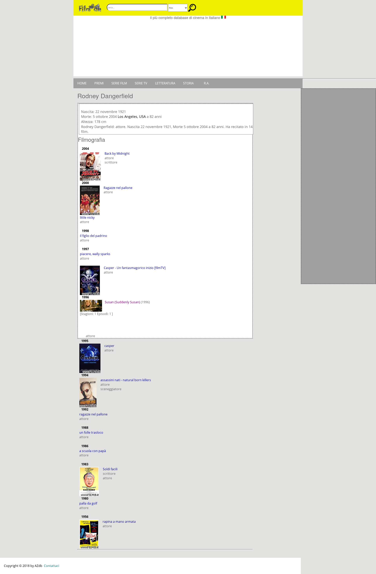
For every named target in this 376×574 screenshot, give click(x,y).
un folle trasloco (91, 432)
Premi (99, 83)
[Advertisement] (188, 49)
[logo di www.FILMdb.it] (90, 7)
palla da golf (88, 503)
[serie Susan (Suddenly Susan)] (92, 305)
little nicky (87, 217)
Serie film (119, 83)
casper (109, 346)
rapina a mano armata (119, 521)
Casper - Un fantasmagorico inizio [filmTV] (134, 268)
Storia (188, 83)
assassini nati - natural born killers (125, 380)
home (82, 83)
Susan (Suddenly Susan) (122, 302)
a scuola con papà (92, 451)
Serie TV (141, 83)
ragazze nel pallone (93, 414)
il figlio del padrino (93, 236)
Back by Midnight (117, 153)
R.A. (206, 83)
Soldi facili (110, 469)
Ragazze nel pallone (118, 188)
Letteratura (165, 83)
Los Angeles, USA (132, 116)
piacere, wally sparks (95, 254)
